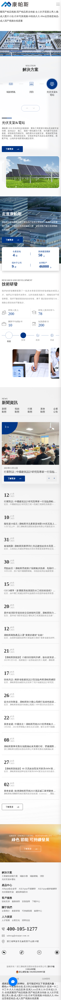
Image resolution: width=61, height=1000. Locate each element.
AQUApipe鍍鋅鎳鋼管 (47, 889)
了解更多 (9, 149)
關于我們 (7, 907)
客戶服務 (7, 897)
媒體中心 (38, 911)
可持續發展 (27, 911)
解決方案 (7, 872)
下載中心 (36, 901)
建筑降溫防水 (22, 892)
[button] (27, 108)
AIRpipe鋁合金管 (9, 889)
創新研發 (16, 911)
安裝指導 (26, 901)
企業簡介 (6, 911)
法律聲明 (46, 979)
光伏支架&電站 (8, 879)
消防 (42, 876)
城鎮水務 (24, 876)
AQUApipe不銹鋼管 (27, 889)
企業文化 (16, 920)
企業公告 (55, 410)
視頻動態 (17, 410)
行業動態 (30, 410)
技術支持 (6, 901)
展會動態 (42, 410)
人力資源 (7, 916)
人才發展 (6, 920)
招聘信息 (26, 920)
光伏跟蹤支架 (8, 892)
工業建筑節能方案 (10, 876)
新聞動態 (4, 410)
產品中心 (7, 885)
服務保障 (16, 901)
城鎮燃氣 (34, 876)
